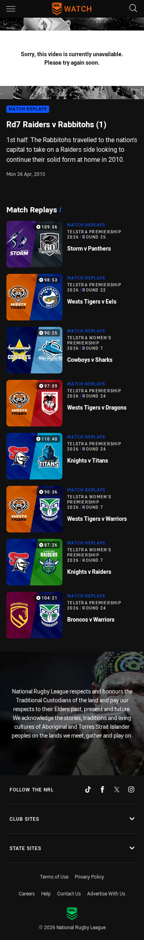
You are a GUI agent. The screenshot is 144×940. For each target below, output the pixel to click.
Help (46, 893)
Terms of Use (54, 876)
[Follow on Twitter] (117, 789)
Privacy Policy (89, 876)
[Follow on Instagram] (131, 789)
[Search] (133, 9)
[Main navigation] (10, 8)
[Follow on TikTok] (88, 789)
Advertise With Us (106, 893)
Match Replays (28, 109)
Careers (27, 893)
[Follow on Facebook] (102, 789)
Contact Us (69, 893)
